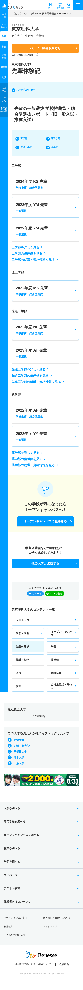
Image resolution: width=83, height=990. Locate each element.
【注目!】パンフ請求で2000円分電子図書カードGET (40, 13)
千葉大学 (19, 763)
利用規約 (8, 926)
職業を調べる (12, 848)
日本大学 (19, 757)
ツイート (37, 593)
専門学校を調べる (14, 821)
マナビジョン (12, 7)
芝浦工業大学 (22, 745)
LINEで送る (56, 593)
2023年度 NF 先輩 (31, 330)
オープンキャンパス (61, 633)
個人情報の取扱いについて (57, 917)
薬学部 (54, 147)
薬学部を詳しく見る (25, 452)
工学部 (23, 138)
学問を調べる (12, 861)
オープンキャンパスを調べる (21, 834)
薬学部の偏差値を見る (27, 459)
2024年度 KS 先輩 (31, 184)
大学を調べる (12, 808)
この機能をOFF (41, 716)
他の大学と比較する (45, 563)
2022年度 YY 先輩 (31, 436)
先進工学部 (26, 147)
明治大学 (19, 740)
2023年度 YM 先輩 (32, 207)
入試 (18, 672)
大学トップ (22, 620)
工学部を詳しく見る (25, 247)
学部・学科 (22, 633)
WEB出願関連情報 (23, 54)
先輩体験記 (22, 646)
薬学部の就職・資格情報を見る (33, 465)
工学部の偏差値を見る (27, 253)
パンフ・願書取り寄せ (45, 48)
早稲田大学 (20, 751)
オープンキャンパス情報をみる (45, 521)
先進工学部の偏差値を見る (30, 375)
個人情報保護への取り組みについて (33, 964)
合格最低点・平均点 (61, 686)
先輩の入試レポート (27, 89)
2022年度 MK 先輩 (32, 291)
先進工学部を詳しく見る (29, 369)
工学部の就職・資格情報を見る (33, 259)
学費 (53, 646)
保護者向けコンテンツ (17, 901)
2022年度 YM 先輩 (32, 231)
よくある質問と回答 (14, 935)
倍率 (18, 686)
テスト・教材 (12, 888)
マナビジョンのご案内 (15, 917)
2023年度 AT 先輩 (31, 353)
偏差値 (55, 659)
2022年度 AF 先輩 (31, 413)
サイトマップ (50, 926)
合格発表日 (57, 672)
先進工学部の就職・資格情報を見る (36, 381)
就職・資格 (22, 659)
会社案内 (64, 964)
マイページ (10, 875)
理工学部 (55, 138)
